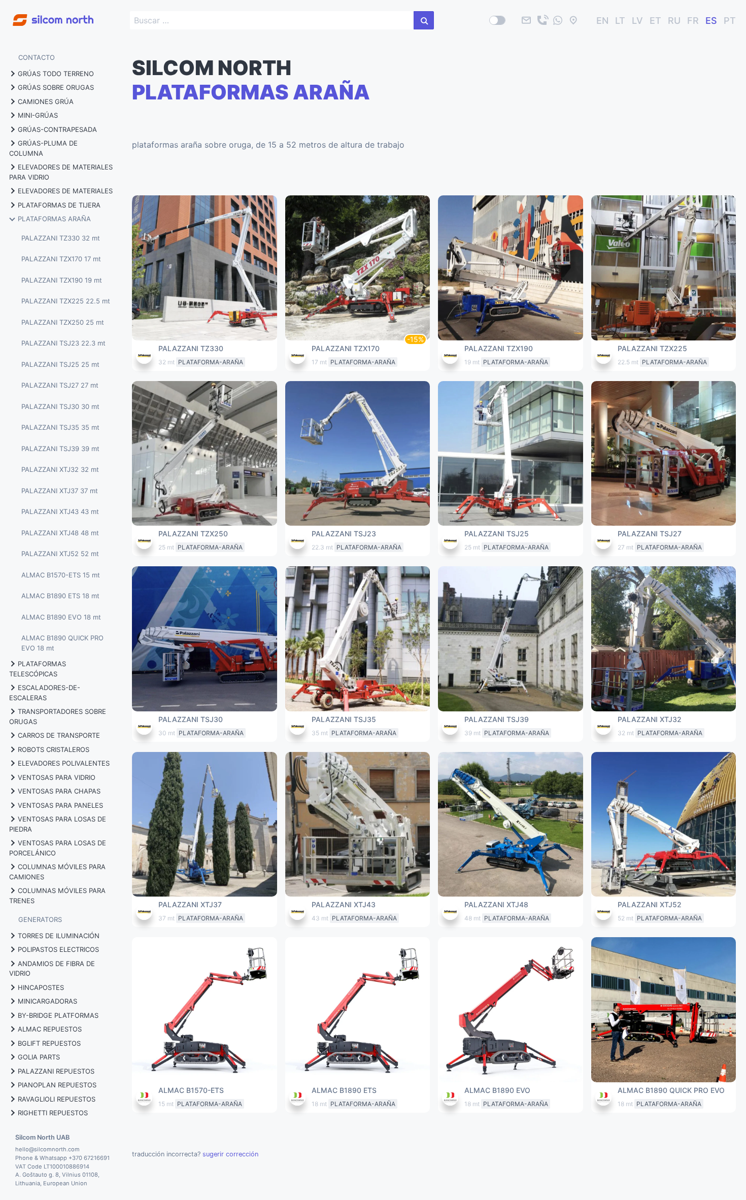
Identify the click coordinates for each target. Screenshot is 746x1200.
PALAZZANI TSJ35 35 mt (60, 427)
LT (620, 20)
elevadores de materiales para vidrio (61, 172)
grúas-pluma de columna (43, 148)
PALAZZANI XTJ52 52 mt (60, 554)
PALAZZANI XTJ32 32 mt (60, 469)
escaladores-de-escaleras (44, 692)
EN (602, 20)
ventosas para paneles (60, 805)
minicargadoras (47, 1001)
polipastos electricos (58, 949)
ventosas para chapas (59, 791)
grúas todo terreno (56, 74)
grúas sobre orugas (56, 87)
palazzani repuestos (56, 1071)
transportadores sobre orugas (57, 716)
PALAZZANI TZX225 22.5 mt (65, 301)
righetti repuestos (53, 1113)
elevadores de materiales (65, 191)
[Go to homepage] (46, 14)
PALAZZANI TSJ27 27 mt (59, 385)
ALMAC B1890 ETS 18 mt (60, 596)
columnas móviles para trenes (57, 895)
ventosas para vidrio (56, 777)
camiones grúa (46, 101)
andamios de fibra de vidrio (52, 968)
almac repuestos (50, 1029)
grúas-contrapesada (57, 129)
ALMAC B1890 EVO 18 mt (61, 617)
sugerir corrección (230, 1154)
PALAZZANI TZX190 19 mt (61, 280)
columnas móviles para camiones (57, 872)
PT (730, 20)
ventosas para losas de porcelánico (57, 848)
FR (693, 20)
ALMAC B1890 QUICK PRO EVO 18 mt (62, 643)
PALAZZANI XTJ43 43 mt (60, 511)
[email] (526, 20)
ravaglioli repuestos (56, 1099)
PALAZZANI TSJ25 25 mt (60, 364)
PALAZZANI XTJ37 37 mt (59, 491)
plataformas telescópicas (37, 669)
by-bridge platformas (58, 1015)
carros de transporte (59, 735)
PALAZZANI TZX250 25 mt (62, 322)
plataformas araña (54, 219)
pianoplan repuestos (57, 1085)
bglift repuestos (49, 1043)
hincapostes (41, 987)
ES (711, 20)
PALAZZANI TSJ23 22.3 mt (63, 343)
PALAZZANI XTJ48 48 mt (60, 533)
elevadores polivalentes (64, 763)
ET (655, 20)
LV (637, 20)
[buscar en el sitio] (424, 20)
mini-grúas (38, 115)
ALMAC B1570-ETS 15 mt (60, 575)
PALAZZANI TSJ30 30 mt (60, 406)
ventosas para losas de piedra (57, 824)
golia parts (39, 1057)
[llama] (542, 20)
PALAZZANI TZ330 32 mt (60, 238)
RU (674, 20)
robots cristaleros (53, 749)
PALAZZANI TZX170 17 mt (61, 259)
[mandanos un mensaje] (557, 20)
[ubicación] (573, 20)
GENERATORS (40, 919)
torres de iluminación (58, 936)
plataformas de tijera (59, 205)
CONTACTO (36, 57)
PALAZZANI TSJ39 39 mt (60, 448)
